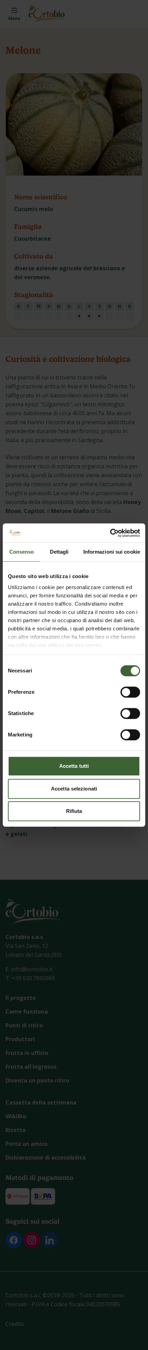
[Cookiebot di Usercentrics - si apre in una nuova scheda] (110, 533)
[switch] (130, 692)
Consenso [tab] (21, 552)
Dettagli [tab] (59, 552)
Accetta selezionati (74, 789)
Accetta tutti (74, 766)
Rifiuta (74, 811)
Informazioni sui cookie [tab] (111, 552)
